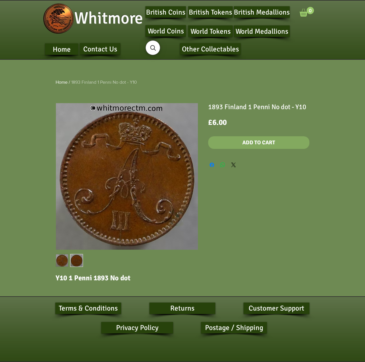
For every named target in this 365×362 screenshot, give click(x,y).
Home (62, 82)
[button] (306, 12)
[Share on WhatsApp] (222, 164)
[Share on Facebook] (211, 164)
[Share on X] (233, 164)
